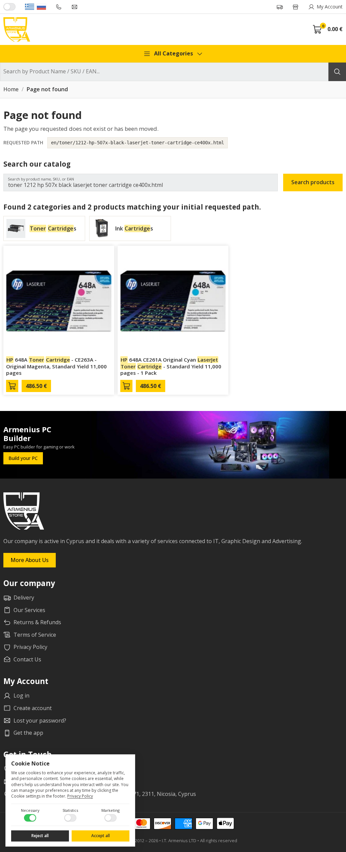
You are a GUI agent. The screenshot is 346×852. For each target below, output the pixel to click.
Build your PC (23, 458)
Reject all (40, 835)
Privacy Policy (80, 796)
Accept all (100, 835)
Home (11, 89)
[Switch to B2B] (9, 6)
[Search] (337, 72)
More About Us (29, 560)
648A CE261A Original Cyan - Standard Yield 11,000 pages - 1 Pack (170, 366)
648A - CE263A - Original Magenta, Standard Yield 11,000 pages (56, 366)
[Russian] (41, 7)
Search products (313, 182)
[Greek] (29, 7)
